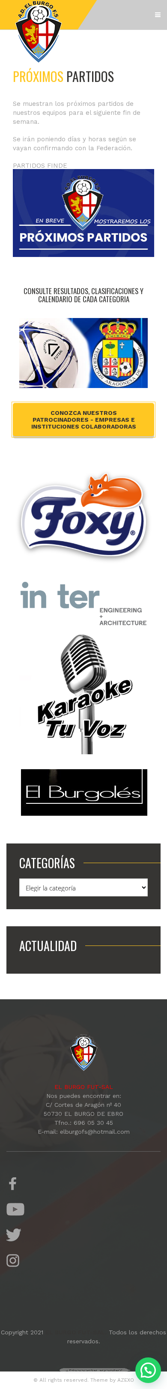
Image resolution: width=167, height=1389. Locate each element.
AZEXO (125, 1380)
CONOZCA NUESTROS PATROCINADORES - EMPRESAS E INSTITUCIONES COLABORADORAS (83, 419)
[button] (148, 1370)
